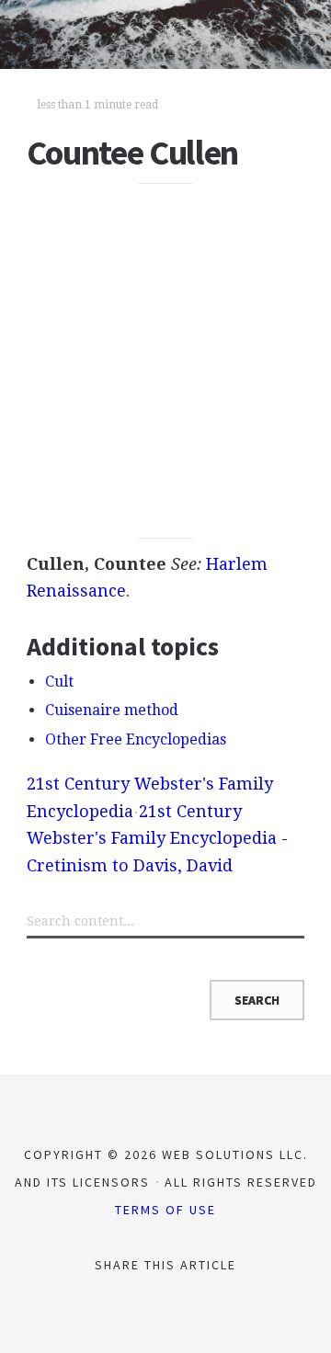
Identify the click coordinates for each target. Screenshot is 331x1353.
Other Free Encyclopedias (135, 739)
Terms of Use (165, 1209)
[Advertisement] (165, 361)
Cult (59, 681)
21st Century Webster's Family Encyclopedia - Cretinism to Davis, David (157, 838)
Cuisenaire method (111, 710)
